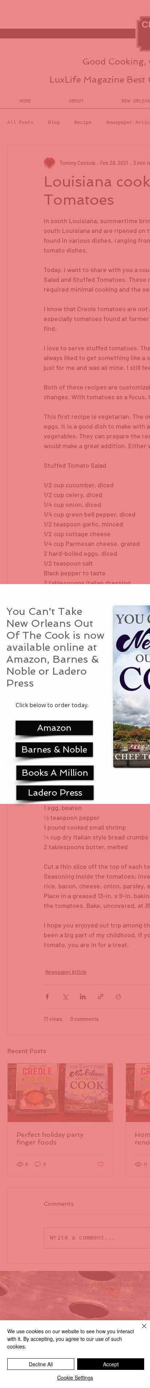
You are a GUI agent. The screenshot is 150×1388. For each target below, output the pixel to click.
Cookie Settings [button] (75, 1377)
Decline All (41, 1364)
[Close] (140, 1330)
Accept (111, 1364)
